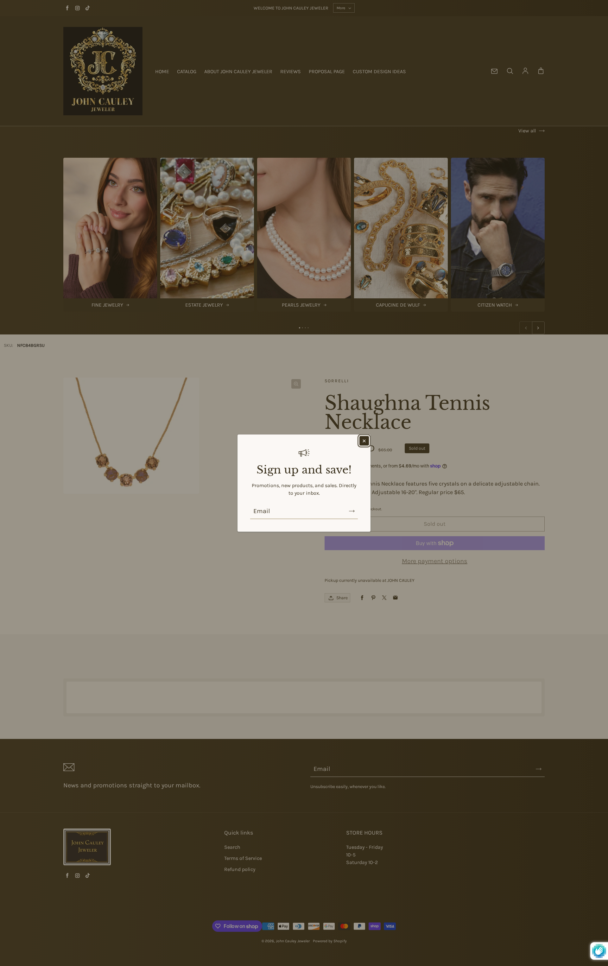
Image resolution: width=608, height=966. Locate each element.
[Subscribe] (352, 511)
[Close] (364, 441)
